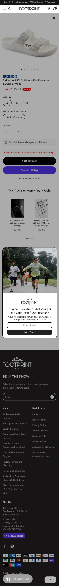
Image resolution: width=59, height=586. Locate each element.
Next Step (29, 332)
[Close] (54, 250)
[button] (54, 8)
